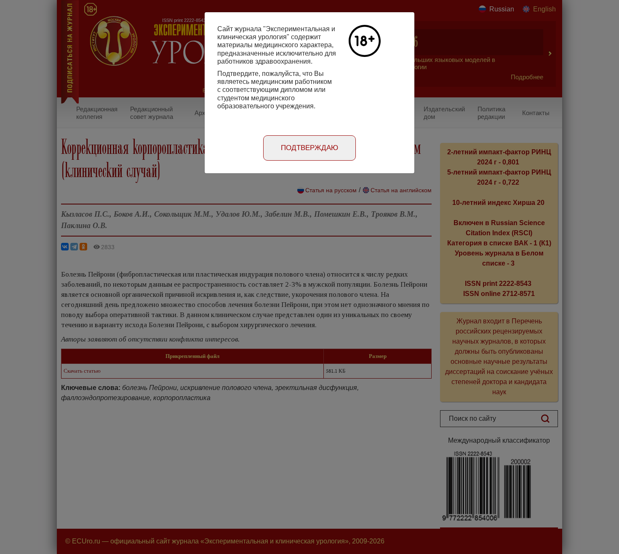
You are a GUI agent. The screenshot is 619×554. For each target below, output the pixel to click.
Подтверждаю (309, 148)
